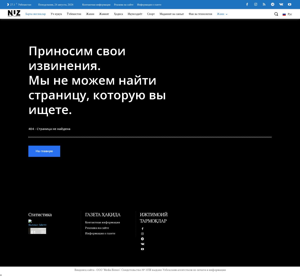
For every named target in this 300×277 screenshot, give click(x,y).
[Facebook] (247, 4)
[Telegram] (272, 4)
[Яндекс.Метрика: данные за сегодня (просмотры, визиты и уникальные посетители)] (37, 222)
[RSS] (264, 4)
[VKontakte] (281, 4)
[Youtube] (289, 4)
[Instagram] (255, 4)
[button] (276, 14)
